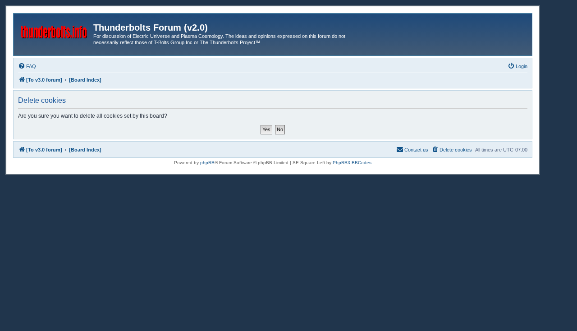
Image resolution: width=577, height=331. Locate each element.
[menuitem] (27, 66)
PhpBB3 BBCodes (352, 162)
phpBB (207, 162)
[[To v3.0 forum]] (54, 30)
